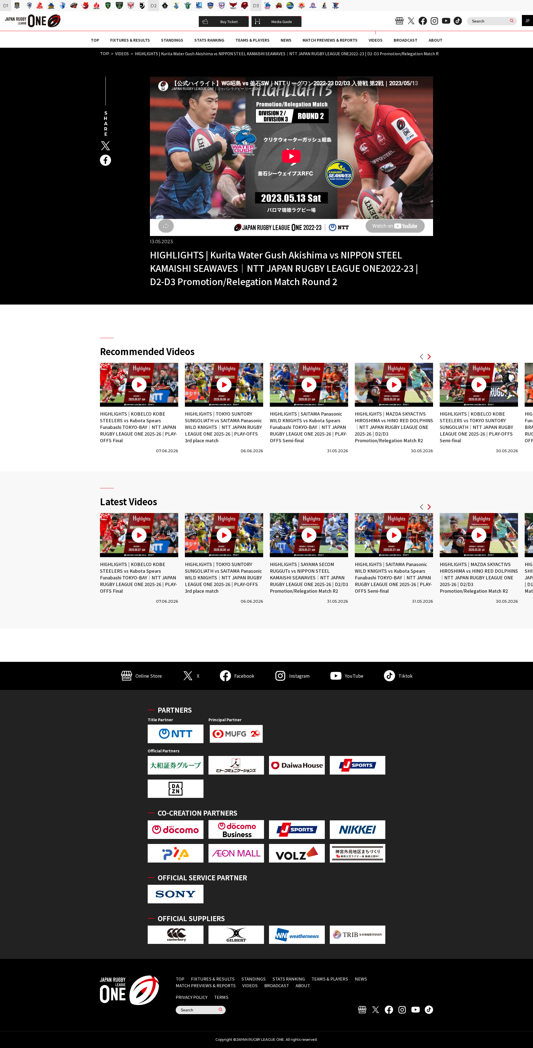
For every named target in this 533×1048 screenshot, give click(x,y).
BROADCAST (406, 40)
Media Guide (281, 21)
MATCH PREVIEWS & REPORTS (330, 40)
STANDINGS (172, 40)
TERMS (221, 997)
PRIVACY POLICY (191, 997)
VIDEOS (376, 40)
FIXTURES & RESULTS (130, 40)
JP (527, 20)
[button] (421, 357)
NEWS (286, 40)
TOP (95, 40)
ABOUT (436, 40)
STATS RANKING (209, 40)
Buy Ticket (229, 21)
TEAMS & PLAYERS (252, 40)
